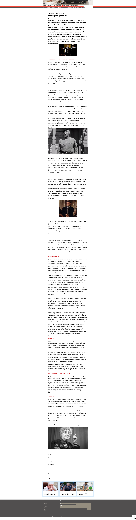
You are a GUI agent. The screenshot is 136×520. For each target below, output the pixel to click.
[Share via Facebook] (48, 461)
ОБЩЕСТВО (45, 503)
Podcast (45, 510)
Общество (50, 457)
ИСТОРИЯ (45, 506)
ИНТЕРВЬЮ (45, 502)
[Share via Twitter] (51, 461)
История (49, 454)
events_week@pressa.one (64, 511)
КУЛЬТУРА (45, 505)
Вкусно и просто (46, 509)
